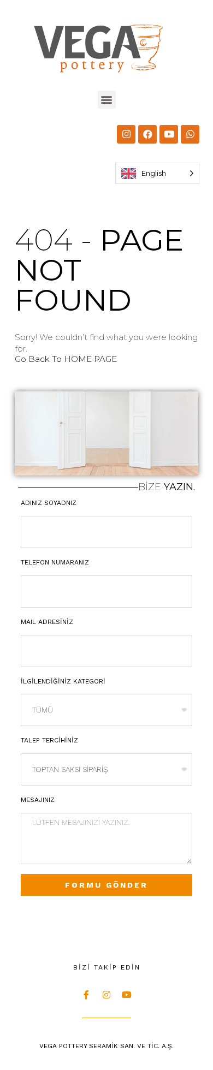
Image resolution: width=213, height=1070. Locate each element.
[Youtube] (168, 134)
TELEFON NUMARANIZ (55, 562)
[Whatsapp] (190, 134)
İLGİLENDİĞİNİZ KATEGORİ (63, 681)
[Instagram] (126, 134)
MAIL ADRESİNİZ (47, 622)
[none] (157, 173)
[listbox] (157, 173)
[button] (107, 100)
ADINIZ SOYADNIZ (48, 503)
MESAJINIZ (38, 800)
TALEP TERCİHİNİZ (49, 740)
